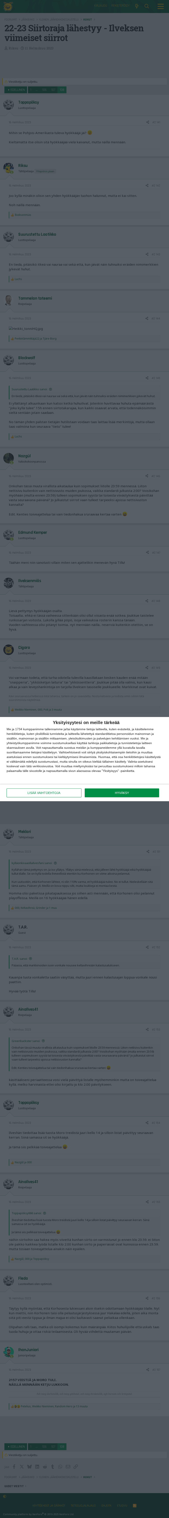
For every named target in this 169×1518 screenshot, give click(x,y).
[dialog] (84, 759)
